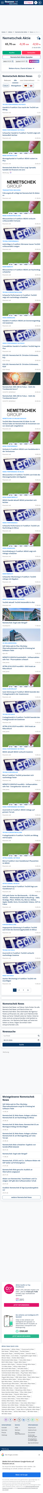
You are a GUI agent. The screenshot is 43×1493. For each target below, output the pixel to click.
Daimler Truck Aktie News (10, 1403)
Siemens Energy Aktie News (25, 1364)
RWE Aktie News (21, 1377)
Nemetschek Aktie (21, 32)
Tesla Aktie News (24, 1360)
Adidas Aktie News (8, 1401)
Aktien (10, 32)
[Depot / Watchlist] (38, 38)
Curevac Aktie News (8, 1399)
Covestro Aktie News (8, 1396)
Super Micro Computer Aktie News (28, 1409)
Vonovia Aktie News (22, 1386)
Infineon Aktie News (23, 1375)
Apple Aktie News (27, 1371)
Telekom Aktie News (8, 1407)
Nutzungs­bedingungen (32, 1435)
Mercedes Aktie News (28, 1383)
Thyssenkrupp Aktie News (10, 1383)
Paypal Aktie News (8, 1377)
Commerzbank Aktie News (10, 1373)
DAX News (5, 1351)
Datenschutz (32, 1430)
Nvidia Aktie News (18, 1358)
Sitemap (4, 1435)
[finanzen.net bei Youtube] (15, 1420)
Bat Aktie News (22, 1407)
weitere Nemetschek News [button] (21, 1197)
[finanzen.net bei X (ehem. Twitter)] (19, 1420)
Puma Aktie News (22, 1399)
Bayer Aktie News (20, 1362)
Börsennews (6, 1349)
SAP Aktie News (22, 1368)
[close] (39, 1455)
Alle (15, 80)
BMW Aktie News (34, 1407)
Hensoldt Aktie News (8, 1375)
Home (4, 32)
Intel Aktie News (7, 1394)
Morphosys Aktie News (23, 1390)
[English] (31, 86)
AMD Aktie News (7, 1388)
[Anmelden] (39, 2)
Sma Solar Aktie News (27, 1403)
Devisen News (30, 1353)
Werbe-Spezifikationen (20, 1433)
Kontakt (4, 1428)
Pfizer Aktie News (26, 1392)
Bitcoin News (6, 1358)
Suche (21, 1044)
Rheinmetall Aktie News (10, 1360)
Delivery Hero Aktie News (10, 1405)
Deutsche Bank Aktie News (10, 1371)
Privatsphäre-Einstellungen (32, 1439)
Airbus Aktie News (24, 1379)
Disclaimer (31, 1432)
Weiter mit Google (22, 1475)
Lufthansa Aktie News (9, 1379)
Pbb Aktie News (7, 1411)
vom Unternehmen (27, 80)
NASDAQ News (19, 1353)
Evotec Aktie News (8, 1390)
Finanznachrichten (28, 1349)
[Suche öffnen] (35, 2)
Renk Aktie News (33, 1377)
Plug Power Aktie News (28, 1373)
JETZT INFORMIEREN (21, 1305)
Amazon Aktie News (8, 1364)
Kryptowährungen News (28, 1356)
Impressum (32, 1428)
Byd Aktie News (7, 1381)
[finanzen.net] (11, 2)
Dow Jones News (7, 1353)
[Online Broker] (11, 3)
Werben (17, 1430)
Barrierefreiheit (33, 1443)
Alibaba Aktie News (26, 1405)
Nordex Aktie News (8, 1386)
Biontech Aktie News (20, 1381)
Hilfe (16, 1428)
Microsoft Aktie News (9, 1368)
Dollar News (6, 1356)
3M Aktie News (32, 1411)
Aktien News (16, 1349)
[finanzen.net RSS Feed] (37, 1420)
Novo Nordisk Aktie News (10, 1392)
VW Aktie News (7, 1414)
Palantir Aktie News (20, 1394)
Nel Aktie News (21, 1401)
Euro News (15, 1356)
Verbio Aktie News (20, 1411)
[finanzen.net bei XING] (28, 1420)
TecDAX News (24, 1351)
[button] (28, 2)
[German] (25, 86)
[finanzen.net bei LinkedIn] (24, 1420)
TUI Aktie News (7, 1366)
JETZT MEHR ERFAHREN (21, 1336)
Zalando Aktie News (8, 1409)
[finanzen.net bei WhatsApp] (32, 1420)
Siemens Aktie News (23, 1396)
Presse (4, 1432)
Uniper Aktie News (20, 1388)
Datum (6, 86)
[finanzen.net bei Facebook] (10, 1420)
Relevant (7, 80)
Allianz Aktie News (19, 1366)
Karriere (4, 1430)
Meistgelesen (16, 86)
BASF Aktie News (7, 1362)
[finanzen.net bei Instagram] (6, 1420)
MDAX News (14, 1351)
